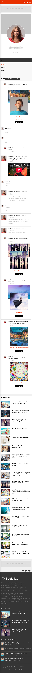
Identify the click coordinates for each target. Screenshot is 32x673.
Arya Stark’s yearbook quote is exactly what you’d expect (20, 526)
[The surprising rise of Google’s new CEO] (5, 469)
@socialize (19, 119)
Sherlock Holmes (13, 358)
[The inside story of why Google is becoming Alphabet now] (5, 487)
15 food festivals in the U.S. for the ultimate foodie (20, 499)
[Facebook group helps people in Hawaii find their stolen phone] (5, 522)
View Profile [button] (19, 122)
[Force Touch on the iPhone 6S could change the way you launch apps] (5, 496)
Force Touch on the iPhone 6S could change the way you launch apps (21, 491)
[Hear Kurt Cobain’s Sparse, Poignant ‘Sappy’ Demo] (5, 425)
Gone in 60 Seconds (19, 193)
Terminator (11, 281)
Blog (10, 669)
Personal (3, 64)
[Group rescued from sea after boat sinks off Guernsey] (5, 408)
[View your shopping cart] (24, 2)
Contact (21, 669)
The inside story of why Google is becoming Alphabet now (21, 482)
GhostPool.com (15, 667)
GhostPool (22, 84)
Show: (3, 78)
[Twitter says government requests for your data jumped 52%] (5, 557)
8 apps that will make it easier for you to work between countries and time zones (21, 474)
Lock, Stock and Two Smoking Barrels (19, 347)
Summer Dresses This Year (19, 428)
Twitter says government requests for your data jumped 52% (20, 553)
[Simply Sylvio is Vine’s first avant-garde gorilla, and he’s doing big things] (5, 460)
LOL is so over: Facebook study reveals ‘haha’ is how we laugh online (20, 544)
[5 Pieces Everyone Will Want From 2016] (5, 443)
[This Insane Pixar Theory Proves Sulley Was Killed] (5, 452)
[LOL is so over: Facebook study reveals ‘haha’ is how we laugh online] (5, 549)
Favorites (3, 70)
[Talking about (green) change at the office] (5, 540)
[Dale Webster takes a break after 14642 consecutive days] (5, 513)
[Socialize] (2, 2)
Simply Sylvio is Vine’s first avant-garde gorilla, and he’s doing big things (21, 456)
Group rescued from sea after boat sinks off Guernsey (20, 402)
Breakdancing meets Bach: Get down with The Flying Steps (20, 411)
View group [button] (19, 274)
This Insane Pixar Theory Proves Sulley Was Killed (21, 446)
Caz (6, 128)
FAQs (15, 669)
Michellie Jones (12, 84)
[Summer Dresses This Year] (5, 434)
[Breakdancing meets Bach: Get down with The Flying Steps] (5, 416)
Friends (3, 73)
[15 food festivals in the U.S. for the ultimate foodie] (5, 505)
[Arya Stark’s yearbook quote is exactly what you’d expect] (5, 531)
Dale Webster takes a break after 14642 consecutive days (21, 508)
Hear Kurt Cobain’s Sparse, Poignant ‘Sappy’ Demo (19, 420)
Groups (3, 76)
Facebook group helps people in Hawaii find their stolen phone (20, 517)
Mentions (3, 67)
